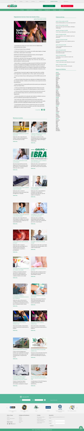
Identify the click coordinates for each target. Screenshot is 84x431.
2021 (57, 118)
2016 (57, 75)
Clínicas (54, 9)
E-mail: (50, 423)
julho (57, 83)
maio (57, 123)
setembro (58, 86)
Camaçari (20, 418)
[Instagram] (11, 423)
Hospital (40, 9)
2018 (57, 97)
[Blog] (8, 423)
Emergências (47, 9)
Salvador (20, 417)
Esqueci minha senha (53, 400)
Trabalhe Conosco (42, 1)
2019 (57, 106)
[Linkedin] (13, 423)
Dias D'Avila (21, 421)
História (8, 417)
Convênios (33, 1)
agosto (57, 85)
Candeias (20, 419)
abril (57, 81)
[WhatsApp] (81, 428)
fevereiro (58, 78)
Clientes (27, 1)
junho (57, 82)
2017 (57, 89)
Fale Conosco (66, 1)
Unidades (21, 1)
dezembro (58, 74)
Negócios (8, 419)
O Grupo (22, 9)
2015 (57, 72)
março (57, 79)
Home (15, 1)
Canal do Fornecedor (54, 1)
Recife (20, 422)
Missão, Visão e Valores (11, 418)
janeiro (57, 77)
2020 (57, 113)
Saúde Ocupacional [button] (30, 9)
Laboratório (61, 9)
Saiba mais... (15, 141)
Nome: (50, 420)
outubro (57, 93)
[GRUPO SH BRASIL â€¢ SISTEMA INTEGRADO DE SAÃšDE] (12, 5)
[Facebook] (10, 423)
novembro (58, 94)
